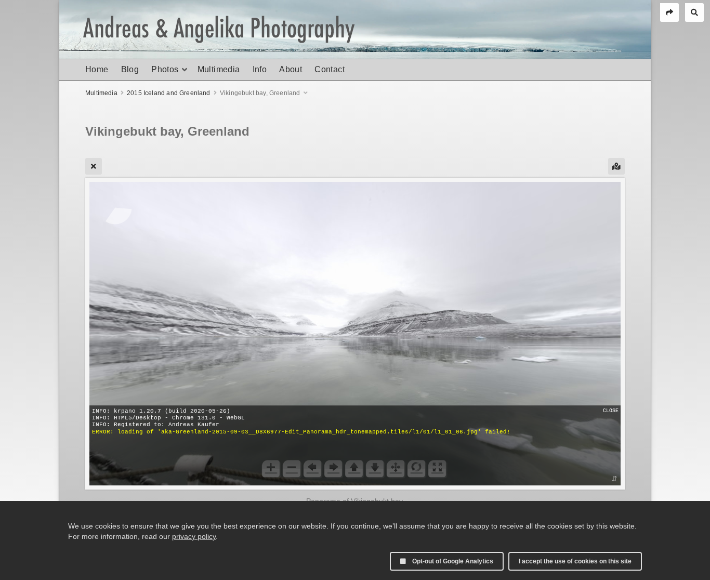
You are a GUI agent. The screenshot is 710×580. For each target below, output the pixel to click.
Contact (329, 69)
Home (97, 69)
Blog (130, 69)
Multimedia (219, 69)
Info (260, 69)
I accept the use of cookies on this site (575, 561)
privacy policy (194, 536)
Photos (164, 69)
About (290, 69)
